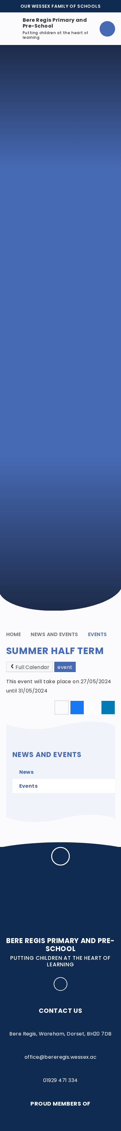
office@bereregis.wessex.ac (60, 1057)
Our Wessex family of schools (60, 6)
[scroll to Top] (60, 856)
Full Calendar (32, 667)
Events (97, 634)
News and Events (54, 634)
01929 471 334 (60, 1080)
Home (13, 634)
